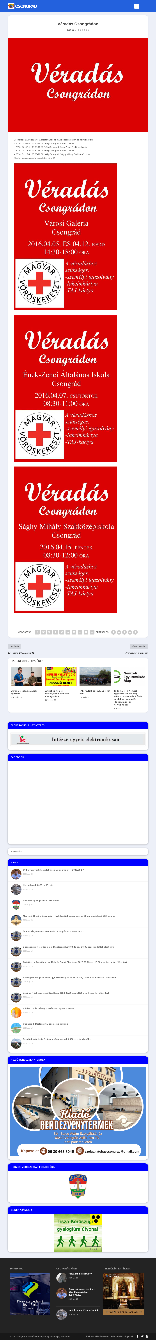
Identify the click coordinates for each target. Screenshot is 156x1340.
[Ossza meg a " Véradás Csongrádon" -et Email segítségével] (86, 632)
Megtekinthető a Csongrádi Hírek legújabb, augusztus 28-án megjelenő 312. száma (69, 916)
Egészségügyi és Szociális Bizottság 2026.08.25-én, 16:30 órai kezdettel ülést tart (68, 947)
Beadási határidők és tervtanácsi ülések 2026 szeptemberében (57, 1039)
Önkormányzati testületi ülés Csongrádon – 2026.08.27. (54, 870)
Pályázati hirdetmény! (81, 1274)
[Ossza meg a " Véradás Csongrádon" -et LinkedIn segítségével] (68, 632)
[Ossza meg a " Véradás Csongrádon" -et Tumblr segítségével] (56, 632)
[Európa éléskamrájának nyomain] (26, 676)
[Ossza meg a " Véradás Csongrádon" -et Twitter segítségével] (43, 632)
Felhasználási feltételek (97, 1336)
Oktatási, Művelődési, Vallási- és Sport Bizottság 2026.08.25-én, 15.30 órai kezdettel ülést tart (75, 962)
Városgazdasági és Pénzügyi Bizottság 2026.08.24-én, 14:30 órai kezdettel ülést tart (69, 977)
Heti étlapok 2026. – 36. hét (38, 885)
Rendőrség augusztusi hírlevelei (41, 900)
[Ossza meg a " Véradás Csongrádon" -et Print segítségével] (92, 632)
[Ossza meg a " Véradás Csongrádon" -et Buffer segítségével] (74, 632)
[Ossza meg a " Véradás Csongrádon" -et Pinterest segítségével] (62, 632)
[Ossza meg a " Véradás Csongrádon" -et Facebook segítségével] (37, 632)
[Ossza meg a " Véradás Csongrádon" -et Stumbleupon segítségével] (80, 632)
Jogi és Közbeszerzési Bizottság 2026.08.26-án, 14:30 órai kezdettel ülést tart (66, 993)
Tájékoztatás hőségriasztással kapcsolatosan (48, 1008)
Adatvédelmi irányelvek (122, 1336)
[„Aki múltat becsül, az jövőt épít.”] (95, 676)
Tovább (94, 1249)
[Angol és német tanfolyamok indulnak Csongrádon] (60, 676)
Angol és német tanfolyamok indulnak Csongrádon (57, 694)
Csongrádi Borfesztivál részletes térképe (45, 1024)
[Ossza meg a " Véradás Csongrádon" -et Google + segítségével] (49, 632)
